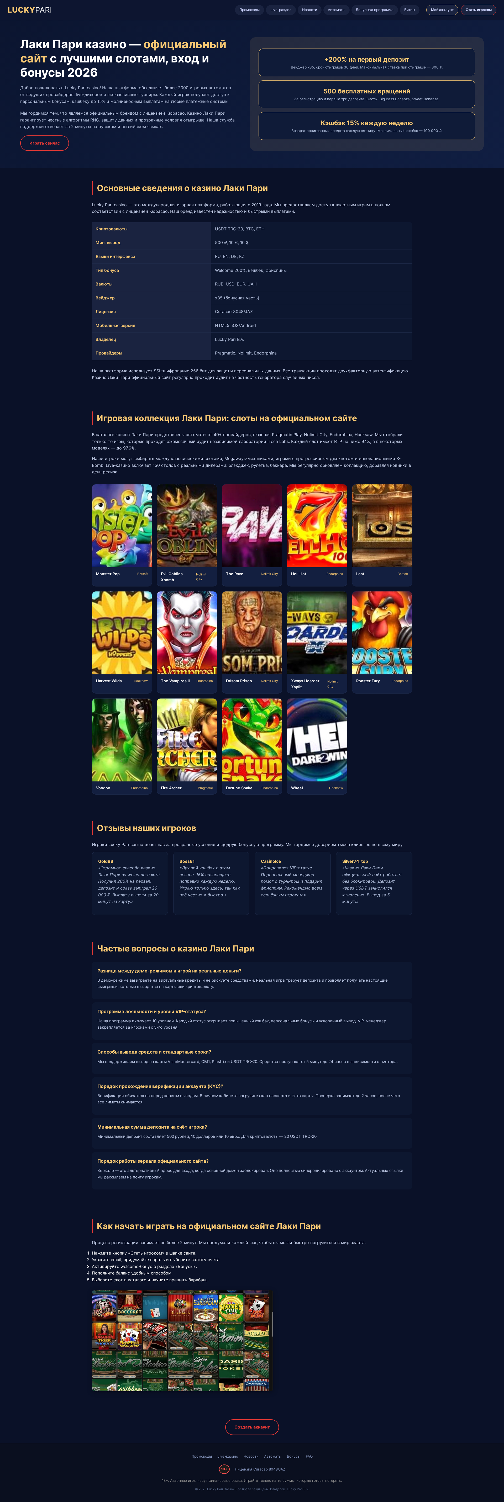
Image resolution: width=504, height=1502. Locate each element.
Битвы (409, 10)
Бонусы (293, 1456)
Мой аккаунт (442, 10)
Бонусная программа (374, 10)
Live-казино (227, 1456)
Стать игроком (479, 10)
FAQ (309, 1456)
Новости (309, 10)
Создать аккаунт (252, 1427)
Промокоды (249, 10)
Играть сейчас (44, 143)
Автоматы (336, 10)
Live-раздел (280, 10)
